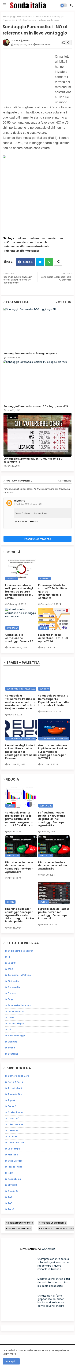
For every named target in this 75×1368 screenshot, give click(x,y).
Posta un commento (37, 539)
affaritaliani (15, 1088)
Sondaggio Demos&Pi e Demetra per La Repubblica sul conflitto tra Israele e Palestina (53, 700)
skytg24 (12, 1184)
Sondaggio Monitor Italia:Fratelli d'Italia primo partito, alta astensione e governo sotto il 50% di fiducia (19, 819)
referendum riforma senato (34, 16)
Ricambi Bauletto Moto (20, 1222)
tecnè (11, 1047)
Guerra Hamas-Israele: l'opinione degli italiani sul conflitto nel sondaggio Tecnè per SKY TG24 (53, 752)
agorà (11, 1100)
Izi (9, 956)
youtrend (13, 1053)
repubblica (14, 1178)
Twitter (40, 262)
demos (12, 993)
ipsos (11, 1017)
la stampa (14, 1148)
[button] (71, 5)
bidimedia (13, 981)
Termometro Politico (19, 975)
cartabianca (15, 1112)
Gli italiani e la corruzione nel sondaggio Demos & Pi (19, 638)
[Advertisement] (29, 80)
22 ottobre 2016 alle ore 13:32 (28, 504)
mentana (13, 1154)
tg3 (10, 1197)
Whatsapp (49, 262)
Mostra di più (63, 301)
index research (16, 1011)
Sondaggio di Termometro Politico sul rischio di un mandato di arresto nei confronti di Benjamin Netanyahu (20, 702)
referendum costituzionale (30, 242)
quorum (12, 1041)
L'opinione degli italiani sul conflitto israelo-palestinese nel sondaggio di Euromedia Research (21, 752)
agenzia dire (15, 1094)
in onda (12, 1136)
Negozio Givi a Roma (19, 1228)
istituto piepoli (16, 1023)
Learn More (9, 1354)
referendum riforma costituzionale (26, 246)
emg (10, 999)
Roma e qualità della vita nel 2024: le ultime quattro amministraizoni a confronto (52, 592)
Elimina (34, 521)
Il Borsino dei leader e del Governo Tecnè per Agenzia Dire (52, 865)
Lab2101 (12, 962)
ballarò (34, 238)
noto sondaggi (16, 1035)
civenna (19, 501)
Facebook (27, 262)
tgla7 (11, 1209)
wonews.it (48, 1249)
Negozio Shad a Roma (53, 1222)
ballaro (21, 238)
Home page (9, 16)
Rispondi (22, 521)
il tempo (13, 1130)
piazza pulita (15, 1166)
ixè (9, 1029)
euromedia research (19, 1005)
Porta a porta (15, 1081)
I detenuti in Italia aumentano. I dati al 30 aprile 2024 (53, 638)
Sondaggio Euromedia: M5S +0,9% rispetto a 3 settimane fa (33, 460)
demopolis (14, 987)
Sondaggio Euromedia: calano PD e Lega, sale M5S (35, 406)
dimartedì (13, 1118)
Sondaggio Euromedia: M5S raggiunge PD (30, 353)
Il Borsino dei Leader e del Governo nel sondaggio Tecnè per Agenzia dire (19, 867)
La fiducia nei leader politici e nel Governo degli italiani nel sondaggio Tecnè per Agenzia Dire (52, 819)
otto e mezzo (15, 1160)
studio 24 (13, 1191)
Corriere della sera (18, 1075)
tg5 (10, 1203)
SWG (10, 969)
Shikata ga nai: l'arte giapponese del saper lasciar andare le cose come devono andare (51, 1301)
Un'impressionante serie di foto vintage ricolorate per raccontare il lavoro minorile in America (54, 1264)
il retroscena (15, 1124)
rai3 (6, 242)
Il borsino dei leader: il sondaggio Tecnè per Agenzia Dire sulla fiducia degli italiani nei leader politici (20, 915)
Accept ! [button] (11, 1361)
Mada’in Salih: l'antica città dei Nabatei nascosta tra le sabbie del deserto (54, 1282)
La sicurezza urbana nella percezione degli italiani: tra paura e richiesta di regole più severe (19, 592)
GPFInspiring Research (20, 950)
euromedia (49, 238)
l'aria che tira (16, 1142)
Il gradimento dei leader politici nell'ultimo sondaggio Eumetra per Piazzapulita (53, 913)
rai (61, 238)
